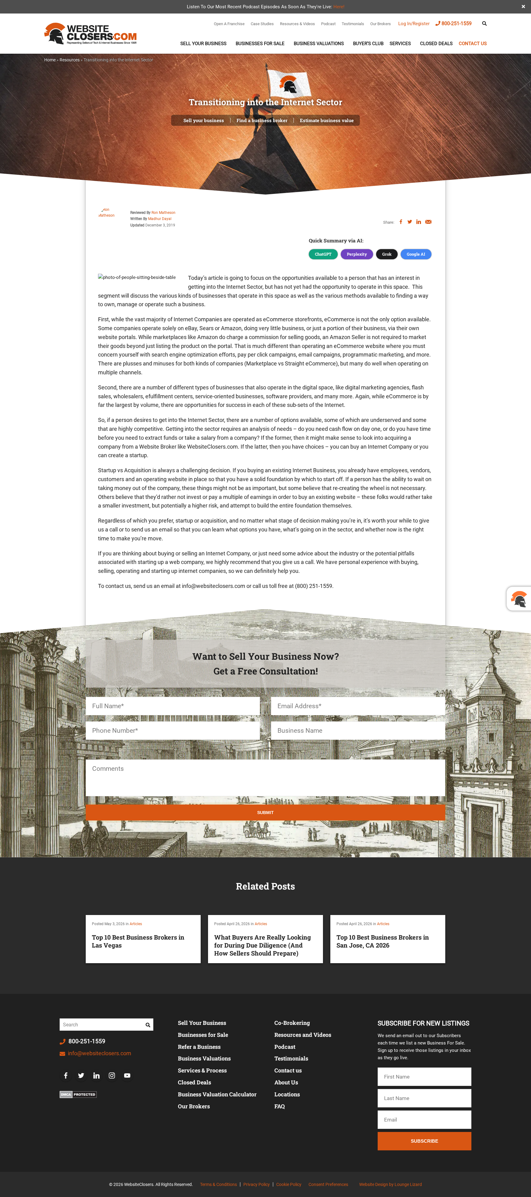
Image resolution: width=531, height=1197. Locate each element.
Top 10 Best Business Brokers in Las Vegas (138, 941)
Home (50, 59)
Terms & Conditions (218, 1184)
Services (400, 43)
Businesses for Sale (203, 1034)
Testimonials (353, 23)
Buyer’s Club (368, 43)
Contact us (473, 43)
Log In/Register (414, 23)
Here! (338, 7)
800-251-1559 (456, 23)
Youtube (127, 1075)
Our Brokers (380, 23)
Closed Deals (436, 43)
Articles (136, 924)
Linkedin (96, 1075)
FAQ (279, 1106)
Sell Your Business (203, 43)
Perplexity (357, 254)
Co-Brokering (292, 1022)
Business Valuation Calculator (217, 1094)
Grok (386, 254)
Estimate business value (327, 120)
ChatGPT (323, 254)
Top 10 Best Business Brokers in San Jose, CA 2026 (382, 941)
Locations (287, 1094)
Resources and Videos (302, 1034)
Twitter (81, 1075)
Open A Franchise (229, 23)
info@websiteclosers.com (99, 1053)
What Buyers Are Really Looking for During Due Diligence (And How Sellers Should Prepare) (262, 945)
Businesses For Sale (260, 43)
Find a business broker (262, 120)
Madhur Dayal (159, 219)
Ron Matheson (163, 212)
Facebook (66, 1075)
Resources (70, 59)
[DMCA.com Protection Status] (78, 1094)
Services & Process (202, 1070)
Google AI (416, 254)
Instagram (112, 1075)
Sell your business (203, 120)
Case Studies (262, 23)
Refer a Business (199, 1046)
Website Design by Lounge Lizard (390, 1184)
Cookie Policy (288, 1184)
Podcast (328, 23)
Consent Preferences (328, 1184)
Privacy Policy (256, 1184)
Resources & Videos (297, 23)
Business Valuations (319, 43)
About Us (286, 1082)
